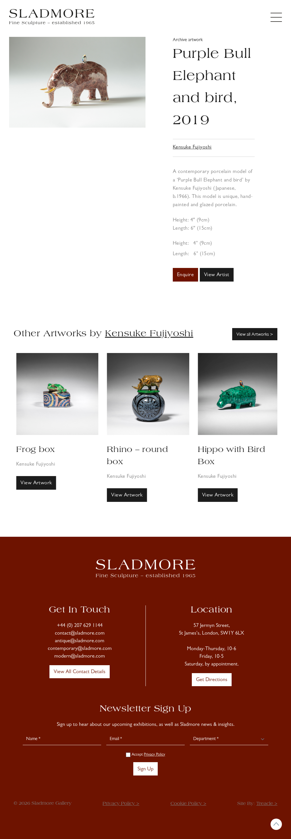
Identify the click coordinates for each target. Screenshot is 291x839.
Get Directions (211, 680)
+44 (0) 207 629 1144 (80, 626)
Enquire (185, 275)
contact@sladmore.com (80, 633)
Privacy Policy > (121, 804)
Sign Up (145, 769)
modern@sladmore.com (79, 656)
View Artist (216, 275)
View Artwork (33, 483)
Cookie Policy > (188, 804)
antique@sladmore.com (79, 641)
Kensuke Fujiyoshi (192, 147)
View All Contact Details (79, 672)
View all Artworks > (254, 335)
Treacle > (266, 804)
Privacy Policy (154, 755)
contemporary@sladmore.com (80, 649)
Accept (147, 755)
